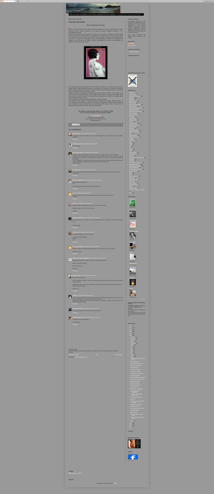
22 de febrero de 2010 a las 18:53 (91, 308)
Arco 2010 (132, 399)
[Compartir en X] (76, 124)
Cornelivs (132, 278)
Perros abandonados (134, 167)
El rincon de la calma (134, 51)
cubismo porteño (133, 120)
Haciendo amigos (133, 135)
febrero (132, 356)
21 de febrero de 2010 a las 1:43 (89, 275)
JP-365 (130, 143)
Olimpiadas (131, 159)
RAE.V (130, 174)
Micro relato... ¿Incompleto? (136, 389)
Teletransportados (133, 188)
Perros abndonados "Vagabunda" (134, 391)
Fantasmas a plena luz (134, 132)
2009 (130, 423)
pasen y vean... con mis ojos (135, 162)
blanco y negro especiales (135, 104)
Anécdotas (131, 97)
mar (130, 147)
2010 (130, 335)
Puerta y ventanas (133, 171)
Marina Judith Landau (78, 152)
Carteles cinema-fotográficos (135, 108)
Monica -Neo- (133, 210)
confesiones (132, 116)
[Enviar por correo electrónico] (72, 124)
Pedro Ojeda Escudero (78, 308)
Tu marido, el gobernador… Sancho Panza (136, 395)
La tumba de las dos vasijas (136, 373)
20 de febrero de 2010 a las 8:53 (90, 143)
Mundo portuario (133, 154)
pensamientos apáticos (134, 164)
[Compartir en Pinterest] (79, 124)
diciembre (133, 337)
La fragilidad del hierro (135, 385)
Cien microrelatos (133, 113)
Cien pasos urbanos (133, 114)
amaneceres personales (134, 96)
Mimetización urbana (135, 381)
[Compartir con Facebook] (77, 124)
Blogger (115, 483)
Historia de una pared (134, 137)
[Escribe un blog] (74, 124)
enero (132, 421)
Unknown (132, 43)
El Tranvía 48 (133, 267)
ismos (130, 142)
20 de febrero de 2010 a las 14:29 (92, 217)
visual (130, 192)
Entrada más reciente (74, 354)
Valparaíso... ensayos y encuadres (137, 189)
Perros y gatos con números (135, 169)
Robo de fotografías (133, 179)
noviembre (133, 339)
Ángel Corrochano (134, 231)
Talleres (131, 186)
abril (132, 352)
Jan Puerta (130, 453)
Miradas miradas (133, 152)
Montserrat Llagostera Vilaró (79, 180)
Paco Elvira (131, 161)
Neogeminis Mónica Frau (78, 217)
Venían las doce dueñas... (136, 365)
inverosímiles (132, 140)
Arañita (131, 253)
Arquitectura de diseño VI (136, 404)
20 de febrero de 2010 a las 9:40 (90, 152)
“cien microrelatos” (96, 115)
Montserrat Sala (76, 133)
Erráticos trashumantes (134, 125)
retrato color (132, 178)
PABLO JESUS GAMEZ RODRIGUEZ (81, 258)
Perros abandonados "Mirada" (137, 408)
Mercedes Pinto (76, 169)
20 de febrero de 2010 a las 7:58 (88, 133)
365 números (132, 92)
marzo (132, 354)
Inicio (97, 354)
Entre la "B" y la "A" (134, 367)
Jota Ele (74, 203)
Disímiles (131, 121)
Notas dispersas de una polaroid (136, 157)
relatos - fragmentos (133, 176)
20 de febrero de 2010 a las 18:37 (91, 246)
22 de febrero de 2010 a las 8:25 (85, 295)
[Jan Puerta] (133, 459)
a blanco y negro (133, 94)
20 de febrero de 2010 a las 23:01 (98, 258)
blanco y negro (132, 102)
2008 (130, 425)
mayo (132, 350)
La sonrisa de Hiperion (78, 246)
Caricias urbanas (133, 106)
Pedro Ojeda (133, 242)
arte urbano (131, 99)
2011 (130, 333)
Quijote (130, 172)
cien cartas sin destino (134, 109)
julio (132, 347)
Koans (130, 145)
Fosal (130, 133)
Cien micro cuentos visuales (135, 111)
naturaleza (131, 155)
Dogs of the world (133, 123)
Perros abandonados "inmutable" (137, 377)
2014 (130, 327)
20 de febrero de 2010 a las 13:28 (83, 193)
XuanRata (75, 295)
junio (132, 349)
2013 (130, 329)
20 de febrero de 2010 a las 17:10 (87, 232)
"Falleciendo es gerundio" (136, 397)
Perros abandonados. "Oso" (136, 363)
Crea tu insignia (131, 460)
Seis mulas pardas (134, 410)
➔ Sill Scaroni (76, 232)
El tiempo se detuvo (134, 406)
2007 (130, 427)
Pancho (131, 288)
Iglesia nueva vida (134, 387)
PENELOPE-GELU (77, 275)
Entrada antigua (118, 354)
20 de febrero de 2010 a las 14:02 (84, 203)
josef (74, 193)
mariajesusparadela (77, 143)
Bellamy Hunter (133, 263)
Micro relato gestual (134, 361)
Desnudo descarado (135, 375)
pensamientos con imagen (135, 166)
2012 (130, 331)
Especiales (131, 128)
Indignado (131, 138)
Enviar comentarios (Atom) (81, 357)
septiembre (133, 343)
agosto (132, 345)
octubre (132, 341)
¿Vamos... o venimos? (135, 369)
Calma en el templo (134, 383)
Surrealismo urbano (133, 184)
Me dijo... (131, 149)
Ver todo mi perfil (132, 45)
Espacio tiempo (132, 126)
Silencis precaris (133, 183)
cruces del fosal (132, 118)
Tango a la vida (133, 412)
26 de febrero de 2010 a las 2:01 (92, 317)
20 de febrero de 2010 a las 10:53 (88, 169)
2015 (130, 325)
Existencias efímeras (134, 130)
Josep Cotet (132, 199)
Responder (75, 139)
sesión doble (132, 181)
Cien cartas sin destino (135, 371)
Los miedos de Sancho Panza (137, 379)
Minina (130, 150)
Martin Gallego (133, 220)
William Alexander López (78, 317)
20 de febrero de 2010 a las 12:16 (94, 180)
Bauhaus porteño (133, 101)
